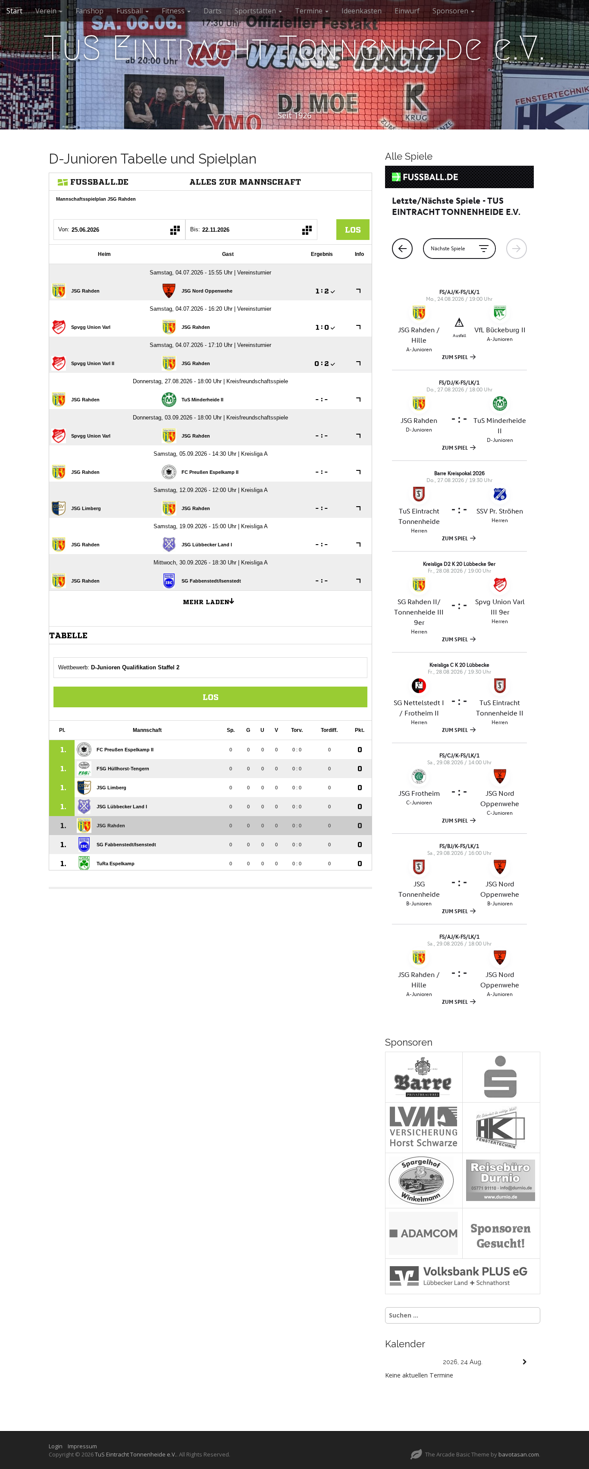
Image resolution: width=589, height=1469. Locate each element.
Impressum (82, 1446)
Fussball (130, 11)
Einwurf (407, 11)
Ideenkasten (361, 11)
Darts (213, 11)
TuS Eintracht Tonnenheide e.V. (294, 47)
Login (57, 1446)
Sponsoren (451, 11)
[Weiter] (524, 1362)
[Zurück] (400, 1362)
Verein (46, 11)
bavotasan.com (518, 1454)
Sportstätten (256, 11)
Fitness (174, 11)
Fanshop (89, 11)
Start (14, 11)
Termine (309, 11)
